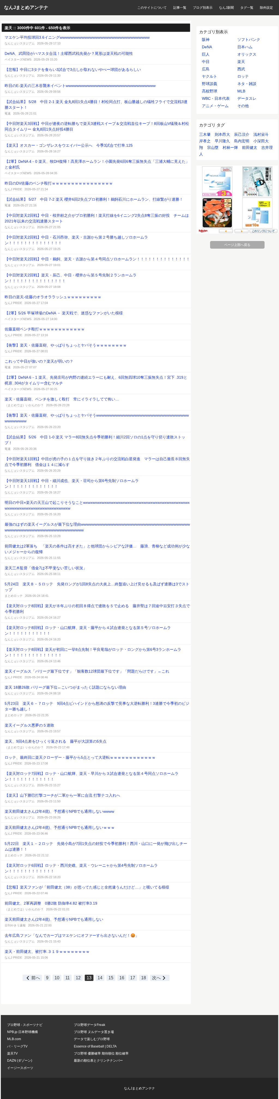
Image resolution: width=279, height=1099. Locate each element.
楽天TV (12, 1053)
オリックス (246, 54)
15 (110, 977)
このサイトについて (152, 8)
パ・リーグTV (17, 1046)
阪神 (206, 39)
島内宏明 (241, 141)
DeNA (207, 47)
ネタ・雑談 (246, 84)
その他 (243, 106)
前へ (35, 977)
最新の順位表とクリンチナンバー (98, 1060)
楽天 (241, 61)
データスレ (246, 98)
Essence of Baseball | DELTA (95, 1046)
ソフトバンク (248, 39)
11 (67, 977)
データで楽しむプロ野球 (92, 1039)
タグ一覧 (246, 8)
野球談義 (209, 84)
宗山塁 (213, 147)
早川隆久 (222, 141)
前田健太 (249, 147)
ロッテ (243, 76)
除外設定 (266, 8)
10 (56, 977)
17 (132, 977)
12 (78, 977)
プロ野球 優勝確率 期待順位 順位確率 (101, 1053)
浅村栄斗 (261, 134)
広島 (206, 69)
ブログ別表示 (203, 8)
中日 (206, 61)
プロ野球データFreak (89, 1025)
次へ (156, 977)
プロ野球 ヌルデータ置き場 (94, 1032)
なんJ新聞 (226, 8)
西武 (241, 69)
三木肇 (205, 134)
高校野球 (209, 91)
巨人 (206, 54)
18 (143, 977)
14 (100, 977)
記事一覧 (179, 8)
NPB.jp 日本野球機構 (22, 1032)
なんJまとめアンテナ (26, 7)
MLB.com (14, 1039)
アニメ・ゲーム (215, 106)
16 (121, 977)
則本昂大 (222, 134)
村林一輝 (230, 147)
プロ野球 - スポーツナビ (25, 1025)
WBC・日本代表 (216, 98)
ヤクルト (209, 76)
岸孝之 (205, 141)
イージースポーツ (20, 1068)
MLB (241, 91)
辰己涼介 (241, 134)
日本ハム (245, 47)
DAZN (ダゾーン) (19, 1060)
